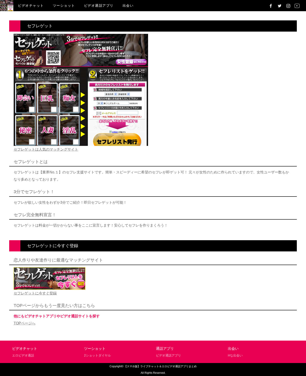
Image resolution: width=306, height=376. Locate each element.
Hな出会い (235, 355)
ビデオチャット (31, 5)
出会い (128, 5)
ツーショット (64, 5)
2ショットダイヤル (97, 355)
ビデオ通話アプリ (99, 5)
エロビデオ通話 (23, 355)
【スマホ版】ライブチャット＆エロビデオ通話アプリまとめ (160, 366)
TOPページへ (24, 323)
